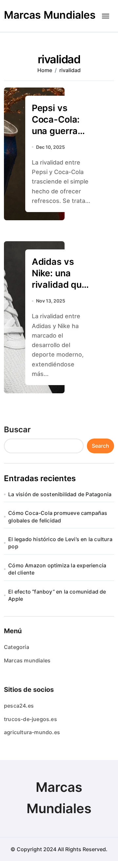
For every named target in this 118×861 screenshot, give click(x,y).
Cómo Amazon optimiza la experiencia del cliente (57, 569)
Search (100, 445)
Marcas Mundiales (50, 15)
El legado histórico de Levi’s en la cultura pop (60, 543)
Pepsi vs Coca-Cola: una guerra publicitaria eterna (56, 131)
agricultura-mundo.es (32, 732)
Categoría (16, 647)
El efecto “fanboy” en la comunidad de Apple (57, 595)
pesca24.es (19, 705)
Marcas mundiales (27, 660)
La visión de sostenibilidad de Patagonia (59, 494)
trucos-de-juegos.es (30, 719)
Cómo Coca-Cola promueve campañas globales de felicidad (57, 516)
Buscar (17, 429)
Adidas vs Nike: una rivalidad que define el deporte (59, 284)
